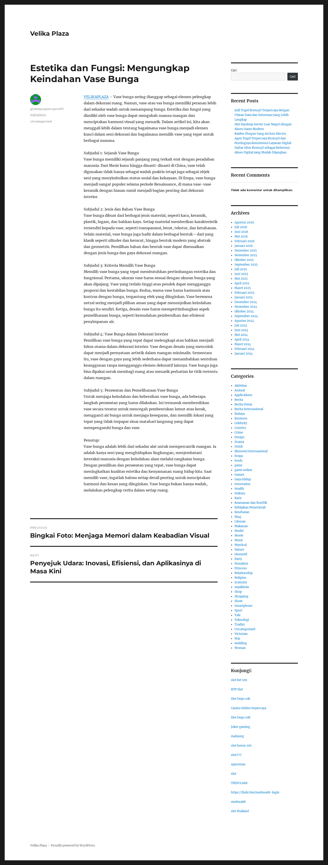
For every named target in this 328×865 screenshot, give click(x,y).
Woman (240, 648)
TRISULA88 (239, 783)
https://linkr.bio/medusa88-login (255, 792)
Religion (240, 578)
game (238, 465)
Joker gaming (240, 727)
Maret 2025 (243, 288)
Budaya (240, 414)
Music (239, 540)
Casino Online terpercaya (248, 708)
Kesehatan (242, 512)
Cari (234, 70)
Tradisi (240, 624)
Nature (239, 549)
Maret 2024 (243, 344)
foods (239, 460)
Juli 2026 (241, 227)
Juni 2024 (241, 330)
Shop (238, 592)
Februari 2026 (245, 241)
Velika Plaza (49, 33)
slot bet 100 (239, 680)
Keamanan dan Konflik (251, 503)
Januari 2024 (244, 353)
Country (240, 428)
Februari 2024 (244, 349)
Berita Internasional (249, 409)
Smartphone (243, 606)
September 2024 (246, 316)
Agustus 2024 (244, 321)
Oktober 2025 (244, 260)
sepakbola (242, 587)
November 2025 (246, 255)
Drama (239, 442)
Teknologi (242, 620)
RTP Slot (237, 689)
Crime (239, 432)
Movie (239, 535)
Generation (243, 484)
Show (239, 601)
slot (233, 774)
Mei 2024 (241, 335)
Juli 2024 (241, 325)
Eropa (239, 456)
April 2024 (242, 339)
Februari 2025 (244, 293)
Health (239, 489)
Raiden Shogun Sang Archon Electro (260, 134)
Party (238, 559)
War (237, 638)
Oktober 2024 (244, 311)
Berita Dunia (243, 404)
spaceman (238, 764)
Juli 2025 (241, 269)
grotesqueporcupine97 (47, 109)
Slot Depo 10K (240, 717)
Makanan (241, 526)
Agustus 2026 (244, 222)
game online (243, 470)
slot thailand (240, 811)
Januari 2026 (244, 246)
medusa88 (238, 802)
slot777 (236, 755)
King (238, 517)
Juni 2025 (241, 274)
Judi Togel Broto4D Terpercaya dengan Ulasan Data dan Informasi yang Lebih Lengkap (262, 115)
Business (241, 418)
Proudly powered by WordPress (73, 845)
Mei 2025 (241, 279)
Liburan (240, 521)
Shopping (241, 596)
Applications (243, 395)
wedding (241, 643)
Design (240, 437)
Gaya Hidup (243, 479)
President (241, 564)
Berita (239, 400)
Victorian (241, 634)
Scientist (241, 582)
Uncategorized (41, 121)
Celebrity (241, 423)
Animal (240, 390)
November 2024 (246, 307)
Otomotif (241, 554)
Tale (238, 615)
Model (239, 531)
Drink (239, 446)
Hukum (240, 493)
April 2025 (242, 283)
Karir (238, 498)
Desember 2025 (246, 250)
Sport (238, 610)
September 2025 (246, 264)
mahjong (237, 736)
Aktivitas (241, 386)
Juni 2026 (241, 232)
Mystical (241, 545)
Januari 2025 (244, 297)
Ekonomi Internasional (251, 451)
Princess (241, 568)
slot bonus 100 (241, 745)
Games (239, 475)
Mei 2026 (241, 236)
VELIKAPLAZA (96, 97)
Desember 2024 (246, 302)
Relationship (244, 573)
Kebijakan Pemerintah (250, 507)
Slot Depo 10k (240, 699)
